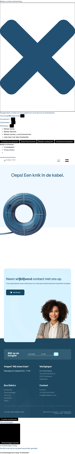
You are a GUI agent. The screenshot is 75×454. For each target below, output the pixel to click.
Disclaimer (67, 413)
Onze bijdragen (10, 392)
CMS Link (43, 241)
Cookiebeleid (9, 147)
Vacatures (8, 398)
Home (7, 241)
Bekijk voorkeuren (45, 141)
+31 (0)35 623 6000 (46, 392)
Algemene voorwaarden (50, 412)
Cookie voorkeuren (9, 419)
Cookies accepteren (9, 141)
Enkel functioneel (28, 141)
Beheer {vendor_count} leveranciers (17, 134)
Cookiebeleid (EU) (65, 412)
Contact (42, 390)
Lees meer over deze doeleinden (16, 137)
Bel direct (16, 292)
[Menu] (58, 160)
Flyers (6, 401)
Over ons (7, 395)
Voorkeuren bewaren (64, 141)
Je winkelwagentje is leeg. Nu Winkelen (14, 453)
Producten (8, 390)
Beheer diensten (10, 132)
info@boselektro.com (47, 395)
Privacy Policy (9, 150)
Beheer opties (9, 129)
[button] (37, 57)
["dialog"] (37, 437)
